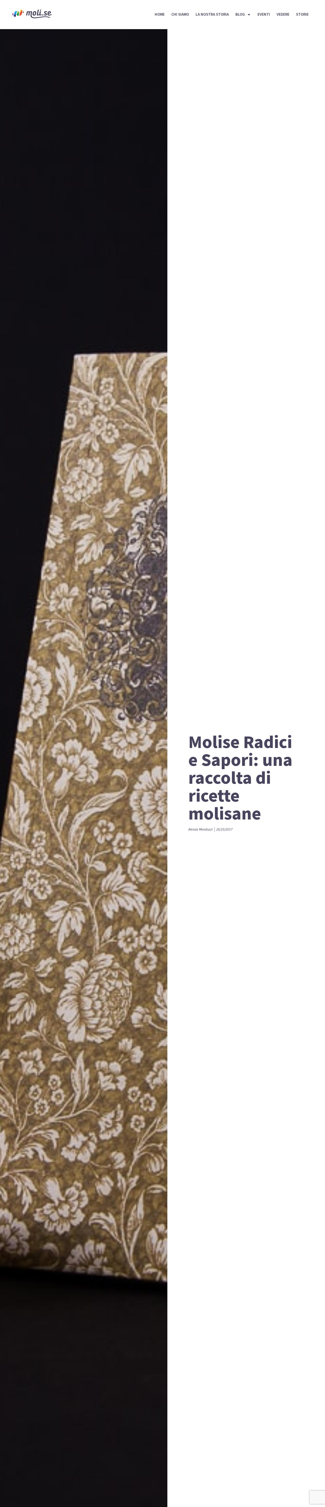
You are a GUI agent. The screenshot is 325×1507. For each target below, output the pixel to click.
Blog (240, 14)
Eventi (264, 14)
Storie (302, 14)
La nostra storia (212, 14)
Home (160, 14)
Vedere (283, 14)
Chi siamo (180, 14)
